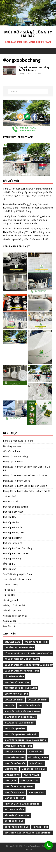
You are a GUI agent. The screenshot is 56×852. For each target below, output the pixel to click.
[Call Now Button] (48, 845)
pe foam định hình (14, 809)
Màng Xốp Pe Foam (14, 757)
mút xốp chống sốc (15, 763)
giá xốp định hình (14, 699)
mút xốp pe (10, 780)
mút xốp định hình (14, 792)
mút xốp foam (12, 775)
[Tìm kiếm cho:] (28, 91)
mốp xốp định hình (15, 798)
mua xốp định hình (14, 751)
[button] (51, 51)
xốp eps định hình (14, 821)
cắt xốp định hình (14, 676)
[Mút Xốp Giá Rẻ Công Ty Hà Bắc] (28, 24)
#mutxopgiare (12, 642)
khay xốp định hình (15, 728)
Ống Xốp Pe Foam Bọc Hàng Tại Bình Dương (34, 69)
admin (38, 74)
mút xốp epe (11, 769)
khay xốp (9, 705)
